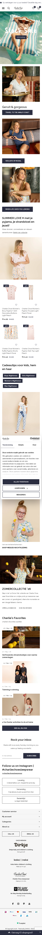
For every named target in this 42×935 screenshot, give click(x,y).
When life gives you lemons (17, 209)
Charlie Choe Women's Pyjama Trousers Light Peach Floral (30, 311)
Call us (11, 834)
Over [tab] (34, 445)
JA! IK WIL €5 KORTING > (21, 930)
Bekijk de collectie (20, 233)
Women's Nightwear (12, 381)
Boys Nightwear (10, 376)
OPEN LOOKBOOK (9, 608)
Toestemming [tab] (7, 445)
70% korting (21, 37)
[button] (3, 8)
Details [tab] (21, 445)
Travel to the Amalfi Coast (17, 112)
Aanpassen (20, 488)
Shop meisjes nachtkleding (14, 548)
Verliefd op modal (13, 161)
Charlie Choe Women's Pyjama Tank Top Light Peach (30, 351)
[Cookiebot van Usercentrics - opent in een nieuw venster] (30, 438)
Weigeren (21, 495)
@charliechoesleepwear (12, 773)
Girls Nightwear (28, 376)
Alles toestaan (21, 482)
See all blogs (20, 728)
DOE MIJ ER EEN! (25, 608)
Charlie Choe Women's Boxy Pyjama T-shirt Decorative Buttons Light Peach (11, 312)
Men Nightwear (10, 386)
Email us (30, 834)
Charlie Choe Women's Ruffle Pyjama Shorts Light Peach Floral (11, 351)
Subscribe (31, 756)
